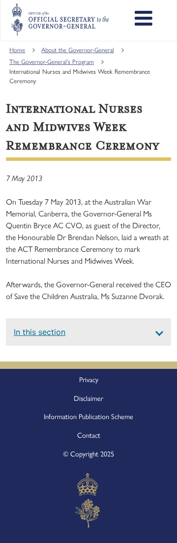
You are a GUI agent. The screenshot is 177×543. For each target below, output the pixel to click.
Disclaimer (88, 398)
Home (17, 50)
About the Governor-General (77, 50)
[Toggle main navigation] (143, 19)
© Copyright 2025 (88, 454)
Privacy (88, 379)
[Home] (60, 19)
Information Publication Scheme (88, 416)
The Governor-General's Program (51, 61)
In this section (39, 332)
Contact (88, 435)
